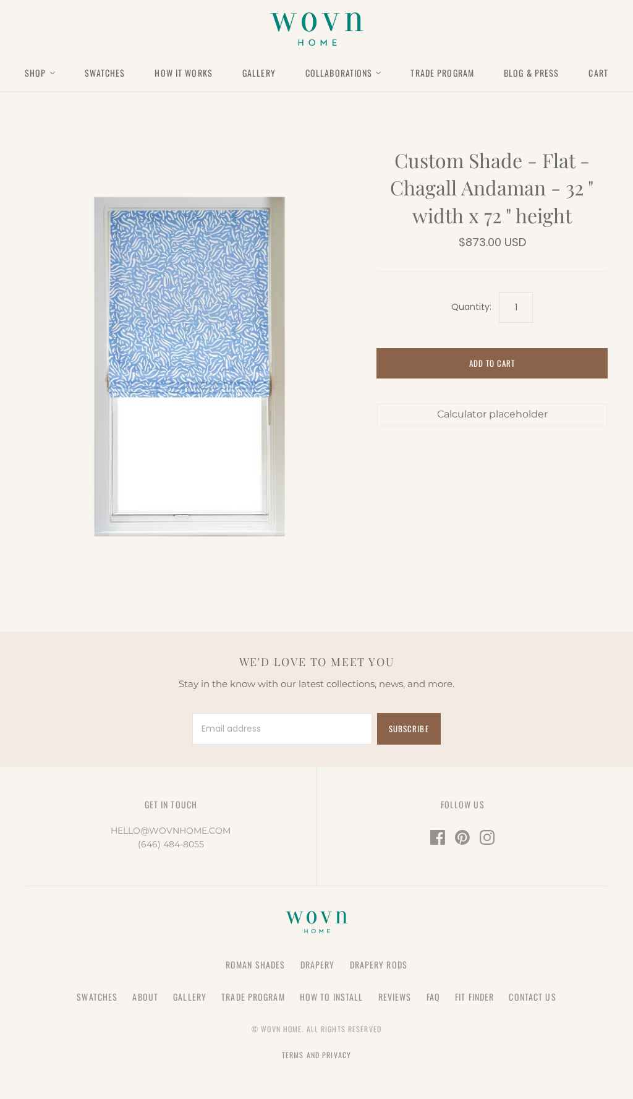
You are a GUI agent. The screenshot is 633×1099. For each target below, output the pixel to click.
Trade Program (442, 72)
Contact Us (532, 996)
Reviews (395, 996)
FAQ (433, 996)
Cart (598, 72)
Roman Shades (255, 964)
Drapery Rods (378, 964)
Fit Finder (474, 996)
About (145, 996)
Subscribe (408, 728)
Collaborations (339, 72)
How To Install (331, 996)
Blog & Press (531, 72)
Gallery (259, 72)
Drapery (317, 964)
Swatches (105, 72)
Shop (35, 72)
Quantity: (471, 307)
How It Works (183, 72)
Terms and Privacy (316, 1055)
